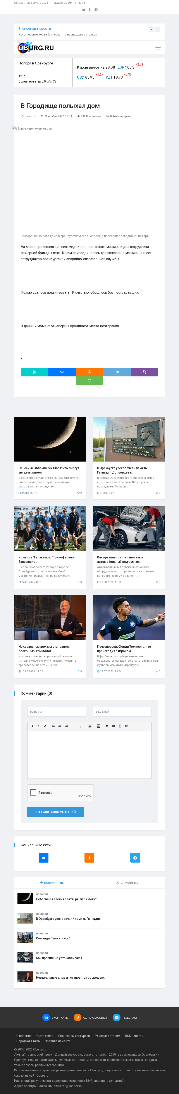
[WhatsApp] (89, 380)
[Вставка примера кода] (113, 726)
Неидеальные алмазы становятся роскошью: (70, 977)
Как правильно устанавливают (59, 958)
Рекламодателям (107, 1036)
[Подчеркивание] (44, 726)
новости (83, 1060)
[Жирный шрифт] (31, 726)
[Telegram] (117, 372)
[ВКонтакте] (62, 372)
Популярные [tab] (54, 882)
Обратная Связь (28, 1041)
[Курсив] (38, 726)
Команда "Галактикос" (53, 938)
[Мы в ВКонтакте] (83, 10)
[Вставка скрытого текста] (126, 726)
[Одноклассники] (89, 372)
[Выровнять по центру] (60, 726)
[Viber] (144, 372)
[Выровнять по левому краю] (53, 726)
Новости (31, 116)
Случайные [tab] (129, 882)
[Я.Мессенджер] (34, 372)
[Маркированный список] (75, 726)
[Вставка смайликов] (90, 726)
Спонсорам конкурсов (74, 1036)
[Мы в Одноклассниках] (89, 10)
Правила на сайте (57, 1041)
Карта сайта (44, 1036)
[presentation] (151, 29)
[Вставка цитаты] (107, 726)
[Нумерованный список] (81, 726)
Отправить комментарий (55, 812)
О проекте (23, 1036)
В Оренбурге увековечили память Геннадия (68, 918)
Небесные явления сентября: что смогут (66, 899)
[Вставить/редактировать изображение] (98, 726)
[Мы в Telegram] (96, 10)
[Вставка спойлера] (120, 726)
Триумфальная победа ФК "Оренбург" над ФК (48, 34)
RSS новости (134, 1036)
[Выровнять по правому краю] (66, 726)
